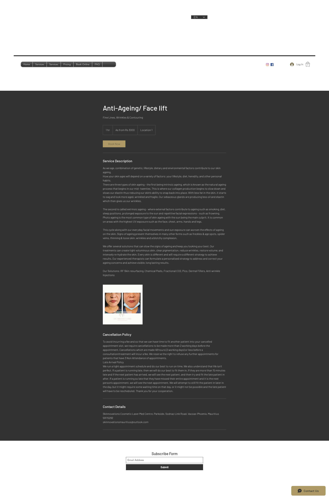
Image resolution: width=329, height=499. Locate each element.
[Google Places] (276, 64)
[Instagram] (267, 64)
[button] (308, 64)
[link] (114, 143)
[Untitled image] (123, 304)
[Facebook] (272, 64)
